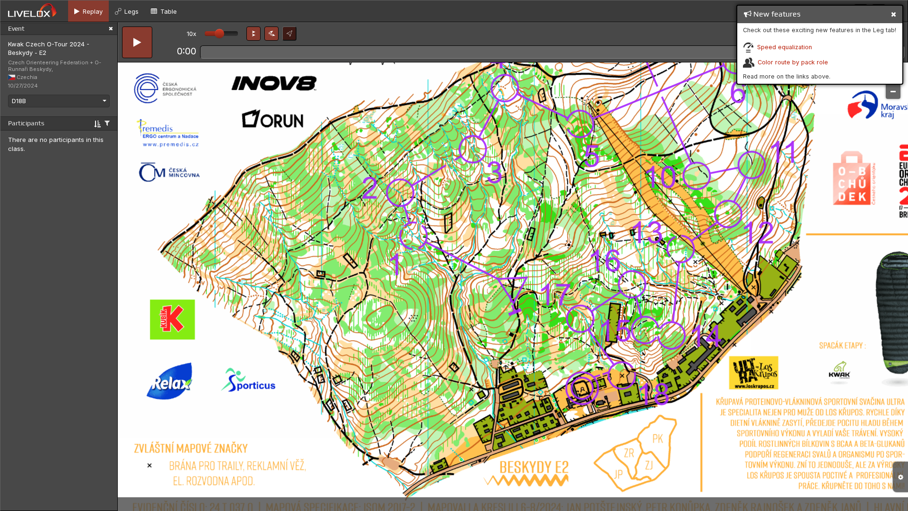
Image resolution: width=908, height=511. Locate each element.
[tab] (88, 11)
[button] (253, 33)
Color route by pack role (793, 62)
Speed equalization (784, 47)
